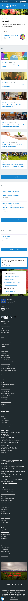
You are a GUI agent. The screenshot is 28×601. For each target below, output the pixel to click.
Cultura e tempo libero (6, 357)
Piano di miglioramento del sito (8, 494)
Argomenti (7, 18)
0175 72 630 (6, 436)
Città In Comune (16, 592)
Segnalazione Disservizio (6, 500)
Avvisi (2, 406)
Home (3, 18)
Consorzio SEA (4, 538)
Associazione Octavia (5, 547)
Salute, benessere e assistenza (8, 368)
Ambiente (3, 346)
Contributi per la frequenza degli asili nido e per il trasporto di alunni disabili (13, 145)
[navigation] (3, 6)
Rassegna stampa (5, 391)
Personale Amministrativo (7, 335)
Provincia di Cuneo (5, 532)
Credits (2, 516)
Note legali (3, 511)
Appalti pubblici (4, 351)
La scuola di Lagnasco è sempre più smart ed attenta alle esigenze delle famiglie (13, 125)
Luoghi (2, 416)
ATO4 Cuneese (4, 543)
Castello (2, 387)
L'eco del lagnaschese (6, 402)
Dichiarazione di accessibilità (7, 492)
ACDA (2, 541)
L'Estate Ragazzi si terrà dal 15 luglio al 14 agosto (10, 36)
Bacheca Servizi (4, 505)
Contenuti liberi (7, 236)
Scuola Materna (6, 239)
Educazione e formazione (6, 359)
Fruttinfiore (3, 536)
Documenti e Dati (5, 330)
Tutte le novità (14, 177)
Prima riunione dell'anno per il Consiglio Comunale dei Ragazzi (11, 105)
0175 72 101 (6, 434)
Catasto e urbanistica (5, 355)
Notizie (2, 382)
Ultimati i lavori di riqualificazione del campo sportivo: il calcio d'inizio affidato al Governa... (13, 165)
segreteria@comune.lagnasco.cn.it (11, 442)
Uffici (2, 328)
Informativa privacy (5, 509)
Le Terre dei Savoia (5, 551)
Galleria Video (4, 422)
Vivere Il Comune (14, 249)
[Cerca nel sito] (24, 6)
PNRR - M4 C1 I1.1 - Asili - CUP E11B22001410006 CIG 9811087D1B (11, 194)
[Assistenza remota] (21, 592)
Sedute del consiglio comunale (7, 393)
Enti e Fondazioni (5, 332)
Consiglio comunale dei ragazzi (7, 384)
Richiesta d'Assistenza (6, 503)
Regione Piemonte (5, 1)
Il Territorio (3, 418)
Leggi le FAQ (3, 496)
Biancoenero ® (10, 596)
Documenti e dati (14, 220)
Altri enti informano (5, 395)
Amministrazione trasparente (11, 191)
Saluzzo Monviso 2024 (6, 554)
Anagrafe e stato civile (6, 349)
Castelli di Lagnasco (5, 534)
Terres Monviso (4, 545)
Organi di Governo (5, 324)
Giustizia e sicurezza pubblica (7, 362)
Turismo (2, 373)
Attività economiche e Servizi (7, 425)
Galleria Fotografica (5, 420)
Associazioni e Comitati (6, 427)
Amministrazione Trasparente (7, 489)
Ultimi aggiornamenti (5, 518)
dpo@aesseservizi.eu (8, 481)
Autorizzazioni (4, 353)
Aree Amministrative (5, 326)
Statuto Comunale (5, 507)
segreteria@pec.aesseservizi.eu (10, 483)
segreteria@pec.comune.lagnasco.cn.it (12, 440)
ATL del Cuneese (4, 549)
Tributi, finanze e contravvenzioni (8, 370)
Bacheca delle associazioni (7, 400)
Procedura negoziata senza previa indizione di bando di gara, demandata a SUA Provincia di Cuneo (13, 207)
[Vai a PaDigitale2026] (9, 317)
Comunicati (3, 404)
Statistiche (3, 520)
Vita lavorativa (4, 375)
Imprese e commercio (5, 364)
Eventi (2, 414)
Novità (4, 62)
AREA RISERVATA (14, 599)
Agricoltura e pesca (5, 344)
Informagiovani (4, 397)
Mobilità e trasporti (5, 366)
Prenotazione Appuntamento (7, 498)
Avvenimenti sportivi (5, 389)
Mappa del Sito (4, 522)
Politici (2, 337)
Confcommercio (4, 556)
